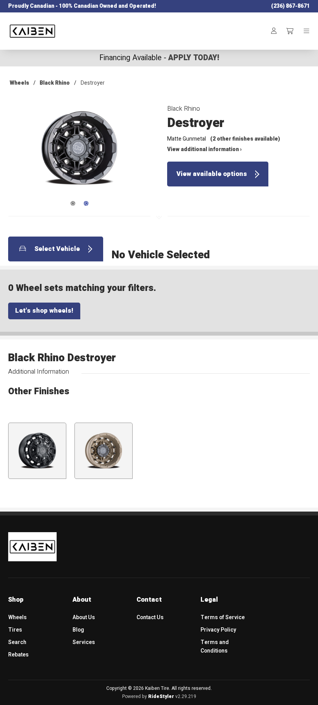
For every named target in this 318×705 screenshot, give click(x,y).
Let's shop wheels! (44, 310)
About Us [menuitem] (84, 617)
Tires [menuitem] (15, 630)
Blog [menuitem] (78, 630)
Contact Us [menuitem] (150, 617)
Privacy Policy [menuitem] (218, 630)
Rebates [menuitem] (18, 655)
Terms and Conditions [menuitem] (214, 646)
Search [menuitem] (17, 642)
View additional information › (204, 149)
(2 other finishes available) (245, 139)
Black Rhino (55, 83)
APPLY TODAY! (193, 57)
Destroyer (93, 83)
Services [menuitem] (84, 642)
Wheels (19, 83)
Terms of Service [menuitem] (222, 617)
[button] (79, 154)
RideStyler (161, 696)
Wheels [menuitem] (17, 617)
